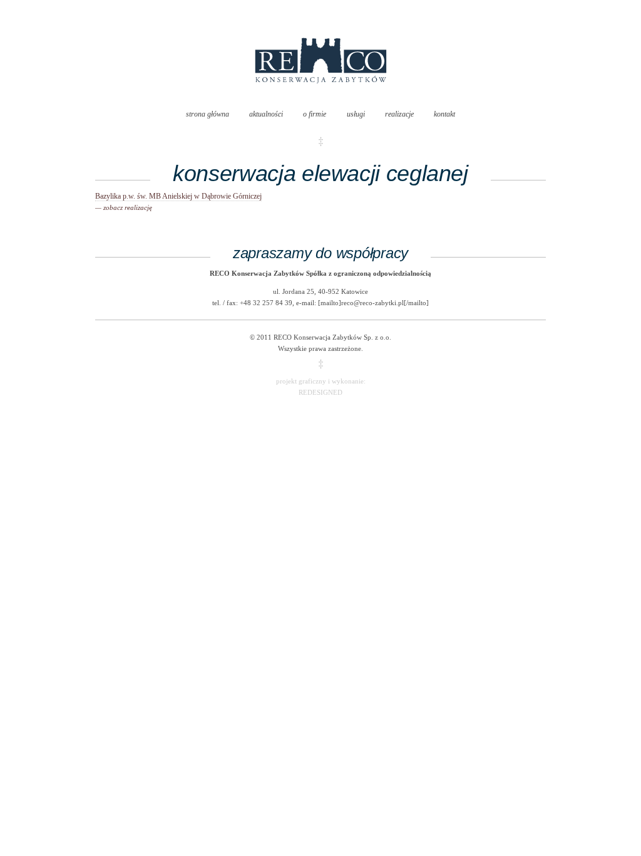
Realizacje (399, 114)
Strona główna (207, 114)
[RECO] (321, 96)
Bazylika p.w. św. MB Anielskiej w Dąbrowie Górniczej (178, 201)
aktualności (266, 114)
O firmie (314, 114)
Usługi (356, 114)
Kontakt (444, 114)
